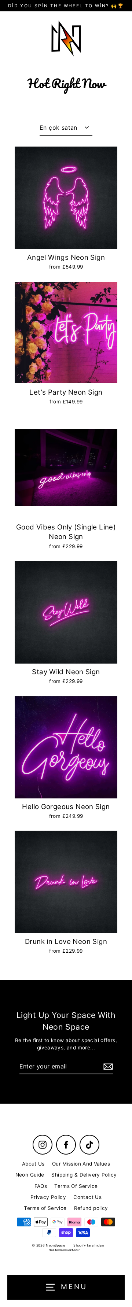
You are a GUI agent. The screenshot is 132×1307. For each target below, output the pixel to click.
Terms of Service (45, 1208)
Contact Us (87, 1197)
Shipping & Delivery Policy (84, 1175)
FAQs (40, 1186)
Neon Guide (29, 1175)
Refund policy (91, 1208)
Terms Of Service (76, 1186)
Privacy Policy (48, 1197)
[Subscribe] (107, 1066)
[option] (66, 332)
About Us (33, 1164)
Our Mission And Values (81, 1164)
